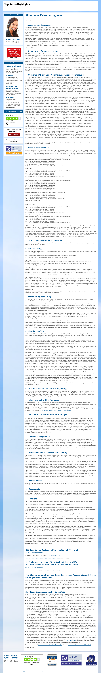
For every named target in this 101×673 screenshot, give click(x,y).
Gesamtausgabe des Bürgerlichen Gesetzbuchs (50, 645)
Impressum (11, 671)
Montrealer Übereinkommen (45, 558)
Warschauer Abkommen (31, 558)
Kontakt (6, 671)
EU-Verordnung (56, 558)
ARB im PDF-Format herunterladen (34, 552)
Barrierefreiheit (29, 671)
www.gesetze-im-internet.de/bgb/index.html (79, 645)
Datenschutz (18, 671)
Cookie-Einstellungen (39, 671)
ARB (24, 671)
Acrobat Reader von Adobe (53, 555)
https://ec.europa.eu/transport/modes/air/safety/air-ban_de (57, 410)
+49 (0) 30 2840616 (70, 640)
